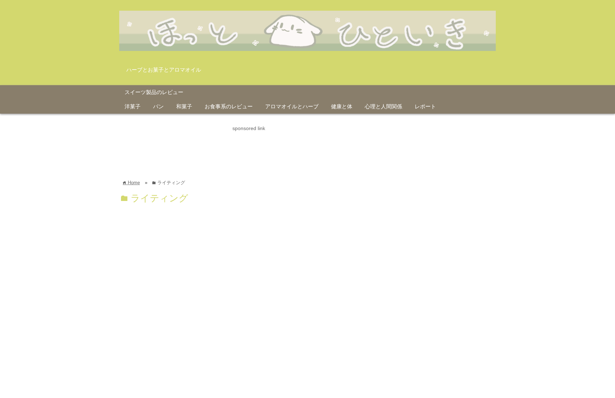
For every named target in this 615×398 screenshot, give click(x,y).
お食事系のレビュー (229, 106)
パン (158, 106)
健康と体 (341, 106)
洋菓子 (133, 106)
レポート (425, 106)
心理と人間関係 (383, 106)
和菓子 (184, 106)
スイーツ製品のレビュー (154, 92)
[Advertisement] (248, 149)
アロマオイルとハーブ (292, 106)
